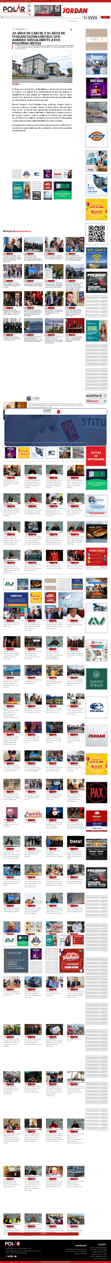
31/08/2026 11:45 (76, 506)
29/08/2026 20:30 (32, 849)
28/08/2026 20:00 (11, 1131)
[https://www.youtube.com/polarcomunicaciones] (29, 14)
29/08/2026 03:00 (54, 1037)
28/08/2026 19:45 (32, 1131)
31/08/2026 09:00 (55, 563)
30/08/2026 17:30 (54, 706)
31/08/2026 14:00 (12, 478)
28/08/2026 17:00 (54, 1226)
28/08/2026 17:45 (11, 1226)
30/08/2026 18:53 (32, 254)
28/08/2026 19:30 (54, 1131)
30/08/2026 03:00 (32, 820)
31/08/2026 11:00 (33, 534)
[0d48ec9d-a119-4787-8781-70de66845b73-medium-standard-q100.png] (14, 13)
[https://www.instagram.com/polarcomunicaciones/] (29, 11)
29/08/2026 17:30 (75, 877)
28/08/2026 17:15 (32, 1226)
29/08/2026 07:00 (54, 989)
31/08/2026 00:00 (75, 621)
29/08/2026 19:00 (11, 877)
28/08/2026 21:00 (54, 1084)
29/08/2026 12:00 (32, 934)
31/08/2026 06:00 (11, 254)
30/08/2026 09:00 (75, 763)
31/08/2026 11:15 (12, 534)
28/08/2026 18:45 (32, 1179)
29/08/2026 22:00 (75, 820)
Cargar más (43, 1233)
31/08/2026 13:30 (33, 478)
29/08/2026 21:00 (11, 849)
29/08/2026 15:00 (54, 906)
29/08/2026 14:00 (75, 906)
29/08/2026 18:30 (32, 877)
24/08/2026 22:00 (32, 335)
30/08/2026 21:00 (54, 649)
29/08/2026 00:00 (75, 1037)
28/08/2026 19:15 (75, 1131)
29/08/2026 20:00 (54, 849)
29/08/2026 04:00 (32, 1037)
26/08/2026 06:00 (11, 335)
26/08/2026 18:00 (52, 308)
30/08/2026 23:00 (11, 649)
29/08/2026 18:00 (54, 877)
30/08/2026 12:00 (11, 763)
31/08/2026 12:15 (33, 506)
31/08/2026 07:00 (11, 621)
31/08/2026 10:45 (55, 534)
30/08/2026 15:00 (32, 735)
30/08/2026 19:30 (32, 678)
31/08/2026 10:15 (12, 563)
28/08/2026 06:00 (73, 281)
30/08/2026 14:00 (54, 735)
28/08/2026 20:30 (75, 1084)
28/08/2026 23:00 (11, 1084)
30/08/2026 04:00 (11, 820)
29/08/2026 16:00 (32, 906)
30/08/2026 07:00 (11, 281)
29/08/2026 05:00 (11, 1037)
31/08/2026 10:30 (76, 534)
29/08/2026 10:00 (75, 934)
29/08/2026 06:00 (75, 989)
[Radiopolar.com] (2, 17)
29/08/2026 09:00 (11, 989)
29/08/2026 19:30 (75, 849)
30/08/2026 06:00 (54, 792)
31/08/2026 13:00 (36, 398)
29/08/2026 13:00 (11, 934)
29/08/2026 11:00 (54, 934)
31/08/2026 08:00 (76, 563)
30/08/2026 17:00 (75, 706)
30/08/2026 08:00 (11, 792)
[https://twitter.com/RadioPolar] (29, 8)
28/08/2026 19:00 (11, 1179)
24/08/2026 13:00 (52, 335)
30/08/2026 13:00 (75, 735)
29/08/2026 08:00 (32, 989)
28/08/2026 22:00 (32, 1084)
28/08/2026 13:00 (52, 281)
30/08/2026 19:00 (54, 678)
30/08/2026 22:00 (32, 649)
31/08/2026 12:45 (12, 506)
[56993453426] (29, 4)
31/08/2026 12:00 (55, 506)
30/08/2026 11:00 (32, 763)
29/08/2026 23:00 (54, 820)
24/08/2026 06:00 (73, 335)
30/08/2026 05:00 (75, 792)
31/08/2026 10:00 (33, 563)
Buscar (105, 17)
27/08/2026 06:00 (32, 308)
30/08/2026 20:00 (11, 678)
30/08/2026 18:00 (52, 254)
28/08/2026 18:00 (75, 1179)
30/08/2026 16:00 (11, 735)
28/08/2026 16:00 (75, 1226)
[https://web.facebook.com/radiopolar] (29, 6)
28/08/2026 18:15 (54, 1179)
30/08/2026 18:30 (11, 706)
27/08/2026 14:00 (11, 308)
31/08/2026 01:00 (54, 621)
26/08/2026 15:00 (73, 308)
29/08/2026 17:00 (32, 281)
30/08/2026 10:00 (73, 254)
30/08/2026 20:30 (75, 649)
